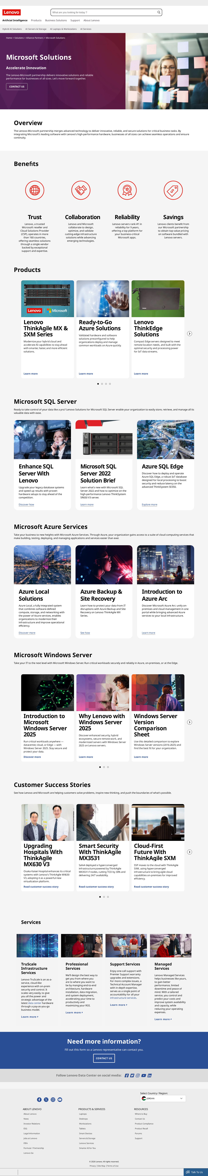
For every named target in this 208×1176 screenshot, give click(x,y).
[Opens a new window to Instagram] (138, 1075)
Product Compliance (144, 1123)
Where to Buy (141, 1113)
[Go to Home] (11, 12)
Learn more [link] (86, 504)
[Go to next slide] (189, 333)
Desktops (83, 1118)
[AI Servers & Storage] (48, 29)
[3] (106, 383)
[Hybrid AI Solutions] (23, 29)
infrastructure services (123, 997)
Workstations (85, 1123)
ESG (25, 1128)
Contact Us (104, 1058)
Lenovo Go (28, 1153)
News (26, 1118)
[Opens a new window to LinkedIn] (149, 1075)
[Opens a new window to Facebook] (127, 1075)
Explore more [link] (149, 504)
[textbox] (163, 1098)
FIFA (26, 1143)
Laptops (83, 1113)
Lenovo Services (86, 1143)
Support (138, 1138)
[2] (102, 383)
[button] (159, 12)
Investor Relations (32, 1123)
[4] (110, 383)
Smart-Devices (85, 1133)
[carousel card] (47, 329)
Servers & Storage (87, 1138)
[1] (98, 383)
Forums (138, 1133)
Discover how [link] (26, 504)
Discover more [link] (27, 632)
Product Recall (141, 1128)
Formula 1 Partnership (34, 1148)
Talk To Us (197, 1172)
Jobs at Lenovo (30, 1138)
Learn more (29, 1016)
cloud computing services (174, 534)
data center (34, 1003)
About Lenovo (30, 1113)
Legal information (32, 1133)
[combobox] (103, 12)
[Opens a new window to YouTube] (144, 1075)
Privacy (93, 1166)
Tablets (82, 1128)
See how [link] (85, 632)
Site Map (101, 1166)
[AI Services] (92, 29)
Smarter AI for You (87, 1148)
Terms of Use (112, 1166)
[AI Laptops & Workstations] (78, 29)
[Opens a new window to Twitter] (132, 1075)
